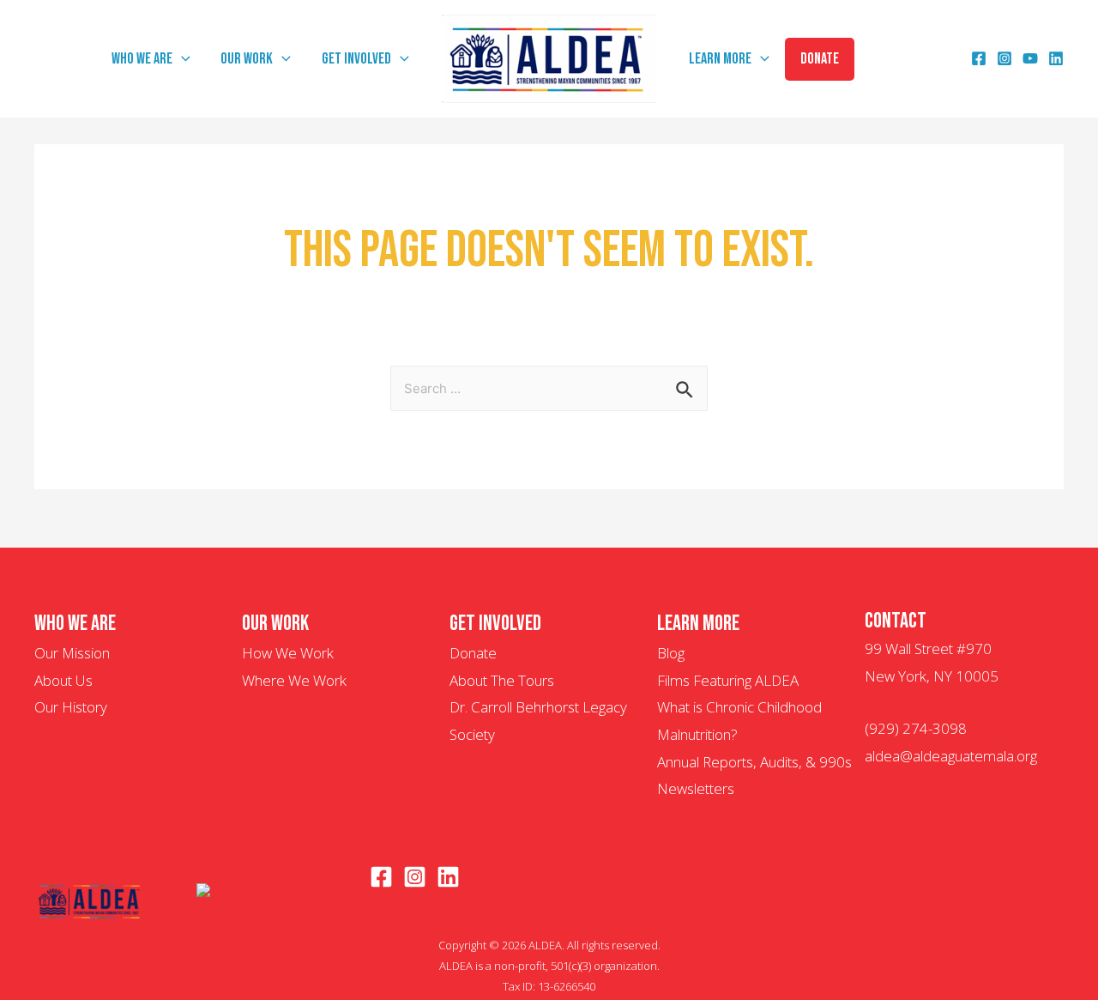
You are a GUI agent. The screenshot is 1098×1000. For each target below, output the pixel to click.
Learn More (720, 59)
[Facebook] (978, 60)
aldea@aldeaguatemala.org (951, 756)
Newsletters (695, 788)
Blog (671, 653)
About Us (63, 680)
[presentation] (181, 59)
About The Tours (501, 680)
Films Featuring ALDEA (728, 680)
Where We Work (294, 680)
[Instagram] (1004, 60)
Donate (819, 59)
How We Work (288, 653)
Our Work (246, 59)
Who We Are (142, 59)
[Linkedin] (1056, 60)
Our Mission (72, 653)
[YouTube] (1030, 60)
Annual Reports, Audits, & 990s (754, 762)
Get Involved (356, 59)
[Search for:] (549, 387)
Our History (70, 707)
